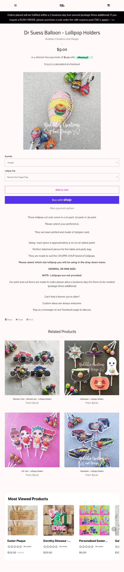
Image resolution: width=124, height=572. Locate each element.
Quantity (8, 156)
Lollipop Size (10, 170)
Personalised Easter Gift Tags (92, 541)
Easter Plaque (16, 540)
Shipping (49, 64)
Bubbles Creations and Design (62, 39)
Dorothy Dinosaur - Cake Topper (55, 541)
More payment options (62, 208)
